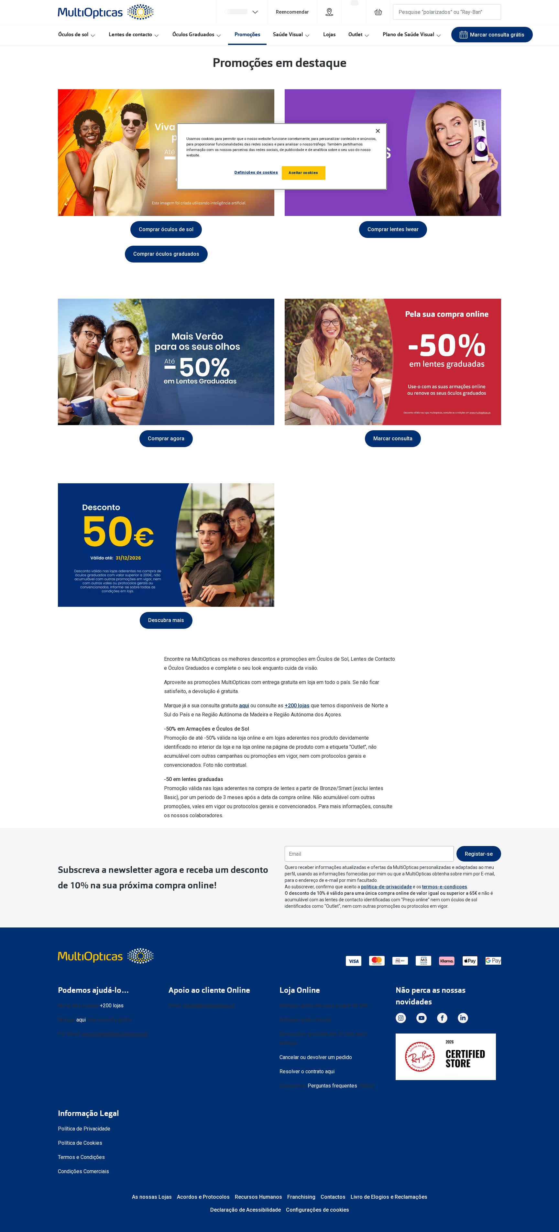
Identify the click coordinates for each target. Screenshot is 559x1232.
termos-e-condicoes (444, 886)
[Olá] (242, 12)
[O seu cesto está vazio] (378, 12)
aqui (244, 705)
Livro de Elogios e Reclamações (389, 1197)
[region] (282, 156)
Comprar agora (166, 438)
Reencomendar (292, 12)
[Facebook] (442, 1018)
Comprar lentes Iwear (393, 229)
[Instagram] (401, 1018)
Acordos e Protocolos (203, 1197)
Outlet (355, 34)
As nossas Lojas (152, 1197)
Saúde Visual (288, 34)
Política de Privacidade (84, 1129)
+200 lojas (297, 705)
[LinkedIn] (463, 1018)
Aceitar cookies (303, 172)
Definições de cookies (256, 172)
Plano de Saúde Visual (408, 34)
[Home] (105, 12)
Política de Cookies (80, 1143)
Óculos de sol (73, 34)
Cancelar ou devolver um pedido (316, 1057)
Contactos (333, 1197)
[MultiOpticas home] (106, 956)
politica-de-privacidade (386, 886)
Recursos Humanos (258, 1197)
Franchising (301, 1197)
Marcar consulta (392, 438)
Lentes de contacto (130, 34)
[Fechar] (378, 131)
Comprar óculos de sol (166, 229)
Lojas (329, 34)
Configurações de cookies (317, 1210)
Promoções (247, 34)
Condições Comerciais (83, 1171)
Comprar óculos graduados (166, 254)
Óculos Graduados (193, 34)
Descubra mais (166, 620)
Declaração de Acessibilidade (245, 1210)
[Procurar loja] (329, 12)
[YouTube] (421, 1018)
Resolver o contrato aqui (307, 1071)
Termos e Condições (81, 1157)
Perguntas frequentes (332, 1086)
